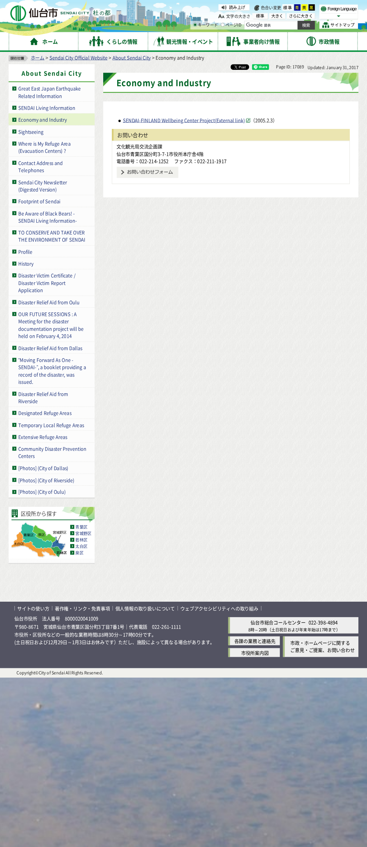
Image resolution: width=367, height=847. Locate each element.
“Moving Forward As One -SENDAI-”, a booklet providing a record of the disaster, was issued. (52, 370)
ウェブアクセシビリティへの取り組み (219, 608)
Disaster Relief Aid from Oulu (49, 302)
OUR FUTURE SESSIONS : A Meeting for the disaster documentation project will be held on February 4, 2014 (51, 325)
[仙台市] (60, 13)
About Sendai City (132, 57)
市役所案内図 (255, 652)
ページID (233, 25)
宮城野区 (83, 533)
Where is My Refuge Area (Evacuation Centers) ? (44, 147)
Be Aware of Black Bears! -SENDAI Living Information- (47, 217)
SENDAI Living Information (46, 107)
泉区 (79, 552)
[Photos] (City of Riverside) (46, 479)
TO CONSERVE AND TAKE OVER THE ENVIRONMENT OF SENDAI (51, 236)
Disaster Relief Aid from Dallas (50, 347)
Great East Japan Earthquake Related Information (49, 92)
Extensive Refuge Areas (42, 436)
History (25, 263)
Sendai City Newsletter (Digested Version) (42, 185)
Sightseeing (30, 131)
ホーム (37, 57)
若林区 (81, 540)
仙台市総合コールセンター (278, 622)
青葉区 (81, 527)
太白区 (81, 546)
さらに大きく (301, 16)
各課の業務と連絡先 (255, 640)
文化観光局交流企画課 (139, 146)
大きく (277, 16)
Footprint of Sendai (39, 201)
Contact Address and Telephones (40, 166)
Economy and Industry (42, 119)
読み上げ (237, 7)
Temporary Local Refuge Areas (51, 424)
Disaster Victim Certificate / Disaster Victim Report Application (46, 282)
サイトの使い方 (33, 608)
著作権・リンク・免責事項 (82, 608)
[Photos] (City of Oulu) (42, 491)
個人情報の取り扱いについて (145, 608)
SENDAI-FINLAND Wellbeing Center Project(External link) (184, 120)
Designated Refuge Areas (44, 412)
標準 (287, 7)
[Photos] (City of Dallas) (43, 468)
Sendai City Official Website (78, 57)
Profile (25, 251)
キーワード (208, 25)
